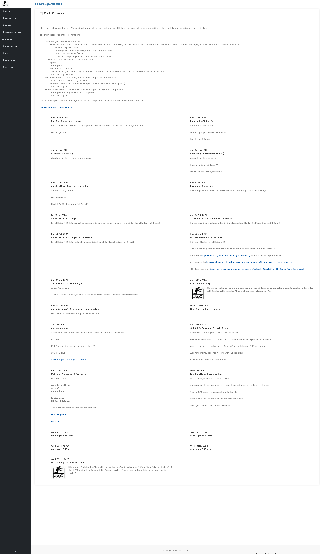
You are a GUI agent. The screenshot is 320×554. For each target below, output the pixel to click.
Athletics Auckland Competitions (56, 107)
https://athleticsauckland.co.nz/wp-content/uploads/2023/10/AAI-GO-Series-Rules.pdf (249, 262)
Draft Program (58, 414)
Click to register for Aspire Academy (69, 359)
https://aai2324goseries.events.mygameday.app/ (225, 255)
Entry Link (56, 421)
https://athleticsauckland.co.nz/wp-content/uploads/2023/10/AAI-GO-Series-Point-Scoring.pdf (256, 269)
